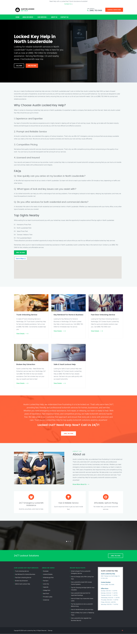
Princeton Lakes (47, 597)
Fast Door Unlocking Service (23, 577)
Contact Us (68, 4)
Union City (46, 584)
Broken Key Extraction (21, 581)
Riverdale (45, 571)
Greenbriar (46, 600)
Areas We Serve (27, 17)
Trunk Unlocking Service (22, 571)
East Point (46, 593)
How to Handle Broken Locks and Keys (82, 609)
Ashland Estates (47, 574)
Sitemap (50, 630)
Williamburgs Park (48, 577)
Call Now (19, 65)
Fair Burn (45, 581)
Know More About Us (79, 484)
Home (17, 17)
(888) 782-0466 (95, 10)
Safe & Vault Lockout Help (22, 584)
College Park (46, 590)
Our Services (42, 17)
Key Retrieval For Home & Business (25, 574)
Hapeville (45, 587)
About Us (54, 17)
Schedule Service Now (114, 9)
